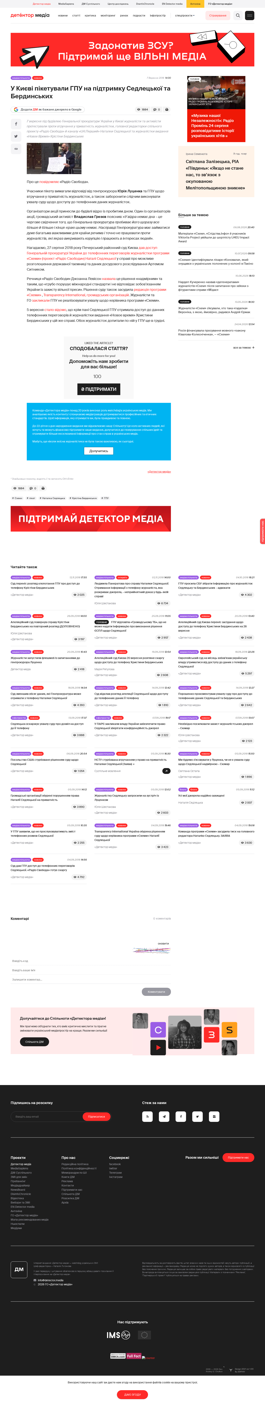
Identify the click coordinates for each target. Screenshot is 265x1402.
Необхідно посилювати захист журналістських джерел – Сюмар (215, 726)
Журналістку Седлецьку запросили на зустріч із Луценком (126, 798)
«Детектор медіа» (159, 471)
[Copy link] (16, 149)
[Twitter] (16, 136)
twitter (113, 1168)
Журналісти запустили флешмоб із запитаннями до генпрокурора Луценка (45, 660)
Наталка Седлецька (53, 498)
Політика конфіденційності (78, 1168)
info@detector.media (50, 1280)
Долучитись (98, 451)
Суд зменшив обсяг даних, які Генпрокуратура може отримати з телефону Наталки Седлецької (46, 696)
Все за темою (242, 347)
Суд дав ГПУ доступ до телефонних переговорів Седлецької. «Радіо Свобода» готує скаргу (43, 868)
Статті (76, 15)
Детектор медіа (42, 3)
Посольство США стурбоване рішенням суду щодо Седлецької (44, 762)
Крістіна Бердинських (84, 498)
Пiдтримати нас (238, 1157)
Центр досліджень (118, 3)
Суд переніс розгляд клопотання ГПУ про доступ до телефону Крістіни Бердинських (45, 586)
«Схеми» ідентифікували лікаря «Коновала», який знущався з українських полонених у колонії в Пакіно (215, 262)
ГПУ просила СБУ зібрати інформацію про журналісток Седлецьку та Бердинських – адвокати (215, 586)
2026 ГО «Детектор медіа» (55, 1284)
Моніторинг (108, 15)
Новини (63, 15)
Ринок (124, 15)
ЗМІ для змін (19, 1177)
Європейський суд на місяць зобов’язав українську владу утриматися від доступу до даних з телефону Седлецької (212, 662)
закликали (41, 300)
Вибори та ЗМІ (20, 1202)
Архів (64, 1202)
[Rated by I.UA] (148, 1358)
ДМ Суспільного (91, 3)
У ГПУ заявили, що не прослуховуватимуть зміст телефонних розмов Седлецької (43, 833)
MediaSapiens (66, 3)
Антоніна (195, 3)
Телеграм (115, 1172)
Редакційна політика (74, 1164)
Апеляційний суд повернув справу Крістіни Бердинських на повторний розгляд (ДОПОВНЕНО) (45, 624)
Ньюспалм (17, 1224)
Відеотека (17, 1198)
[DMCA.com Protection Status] (118, 1358)
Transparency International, (64, 295)
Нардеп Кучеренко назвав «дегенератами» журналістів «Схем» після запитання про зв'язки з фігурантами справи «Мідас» (213, 286)
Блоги (183, 789)
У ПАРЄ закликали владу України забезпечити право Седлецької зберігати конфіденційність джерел (129, 726)
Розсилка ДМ (70, 1198)
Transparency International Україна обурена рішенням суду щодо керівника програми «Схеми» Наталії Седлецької (129, 836)
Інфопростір (158, 15)
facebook (115, 1164)
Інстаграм (115, 1177)
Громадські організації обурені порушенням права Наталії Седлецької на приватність (45, 798)
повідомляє (49, 182)
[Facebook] (16, 124)
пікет (32, 498)
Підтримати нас (71, 1189)
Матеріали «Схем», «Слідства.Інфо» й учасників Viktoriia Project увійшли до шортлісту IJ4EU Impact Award (213, 237)
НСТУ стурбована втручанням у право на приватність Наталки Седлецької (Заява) (130, 762)
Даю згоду (132, 1394)
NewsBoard (18, 1189)
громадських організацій (108, 295)
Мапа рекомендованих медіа (29, 1219)
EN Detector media (172, 3)
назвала (109, 278)
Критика (90, 15)
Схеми (18, 498)
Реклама (67, 1181)
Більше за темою (193, 215)
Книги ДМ (68, 1177)
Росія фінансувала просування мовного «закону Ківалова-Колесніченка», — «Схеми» (211, 332)
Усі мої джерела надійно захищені (201, 795)
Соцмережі (119, 1157)
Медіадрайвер (20, 1185)
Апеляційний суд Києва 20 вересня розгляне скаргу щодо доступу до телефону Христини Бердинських (129, 660)
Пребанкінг (18, 1181)
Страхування (217, 15)
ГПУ (106, 498)
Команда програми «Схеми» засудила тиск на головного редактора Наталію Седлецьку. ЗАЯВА (216, 833)
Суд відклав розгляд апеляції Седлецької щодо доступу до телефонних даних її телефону (131, 696)
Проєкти (18, 1157)
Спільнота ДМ (34, 1042)
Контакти (67, 1185)
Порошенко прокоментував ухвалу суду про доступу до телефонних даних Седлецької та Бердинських (215, 696)
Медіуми (16, 1228)
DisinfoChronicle (145, 3)
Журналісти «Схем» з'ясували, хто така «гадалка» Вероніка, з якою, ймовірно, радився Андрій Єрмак (214, 310)
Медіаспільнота (21, 77)
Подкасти (139, 15)
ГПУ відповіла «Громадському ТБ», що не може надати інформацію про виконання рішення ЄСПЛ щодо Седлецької (130, 626)
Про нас (68, 1157)
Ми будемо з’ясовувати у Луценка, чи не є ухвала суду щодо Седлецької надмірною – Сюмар (214, 762)
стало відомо (55, 309)
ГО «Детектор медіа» (220, 3)
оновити (163, 943)
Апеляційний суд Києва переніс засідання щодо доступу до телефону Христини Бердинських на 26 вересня (212, 626)
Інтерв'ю (122, 577)
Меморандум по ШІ (74, 1172)
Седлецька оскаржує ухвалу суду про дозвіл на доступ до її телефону (47, 726)
